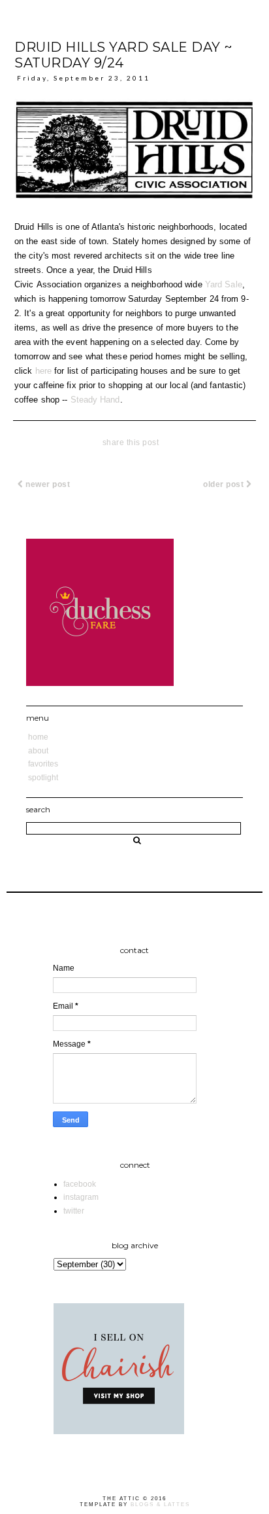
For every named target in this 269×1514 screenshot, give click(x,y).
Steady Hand (95, 400)
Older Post (224, 484)
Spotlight (43, 777)
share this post (131, 442)
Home (38, 737)
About (38, 750)
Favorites (43, 763)
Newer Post (47, 484)
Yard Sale (223, 284)
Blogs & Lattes (160, 1504)
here (43, 371)
